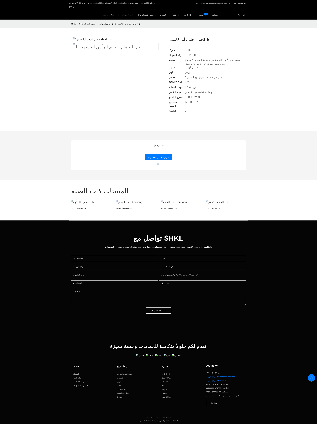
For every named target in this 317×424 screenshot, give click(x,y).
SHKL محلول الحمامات (87, 24)
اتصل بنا (120, 397)
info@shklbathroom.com (209, 3)
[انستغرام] (176, 355)
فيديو (119, 382)
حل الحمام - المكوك (78, 208)
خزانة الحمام (77, 378)
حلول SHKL (166, 397)
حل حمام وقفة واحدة (106, 24)
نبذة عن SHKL (122, 389)
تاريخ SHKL (166, 374)
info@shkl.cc (225, 3)
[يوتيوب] (158, 355)
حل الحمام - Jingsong (124, 208)
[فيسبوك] (140, 355)
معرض (164, 393)
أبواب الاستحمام (78, 382)
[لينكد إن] (149, 355)
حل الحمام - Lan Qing (169, 208)
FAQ (163, 386)
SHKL (73, 24)
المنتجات (76, 374)
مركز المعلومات (123, 393)
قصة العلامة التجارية (124, 374)
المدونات (165, 389)
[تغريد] (167, 355)
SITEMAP (175, 421)
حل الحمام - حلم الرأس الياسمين (129, 24)
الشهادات (165, 382)
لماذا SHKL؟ (166, 378)
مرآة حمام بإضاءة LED (81, 386)
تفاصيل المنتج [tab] (158, 146)
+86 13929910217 (240, 3)
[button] (219, 15)
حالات (119, 386)
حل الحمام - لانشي (213, 208)
